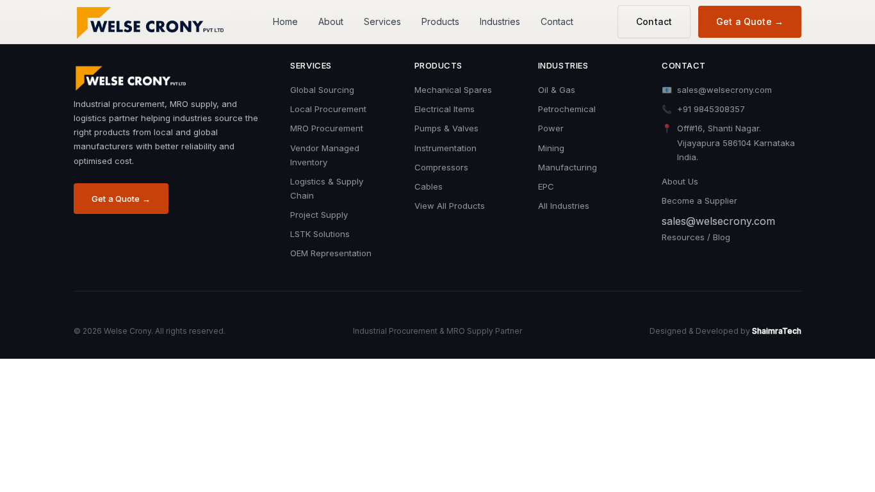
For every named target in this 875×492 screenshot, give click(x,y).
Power (551, 128)
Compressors (441, 167)
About (330, 21)
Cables (428, 186)
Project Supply (319, 214)
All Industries (563, 206)
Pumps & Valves (446, 128)
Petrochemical (567, 109)
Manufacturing (567, 167)
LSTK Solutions (320, 234)
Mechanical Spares (453, 90)
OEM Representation (331, 253)
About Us (680, 181)
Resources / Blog (696, 237)
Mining (551, 148)
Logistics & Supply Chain (326, 188)
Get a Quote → (749, 21)
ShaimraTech (776, 331)
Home (285, 21)
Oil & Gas (556, 90)
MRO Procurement (326, 128)
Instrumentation (445, 148)
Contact (557, 21)
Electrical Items (444, 109)
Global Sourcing (322, 90)
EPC (546, 186)
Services (382, 21)
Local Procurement (328, 109)
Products (440, 21)
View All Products (449, 206)
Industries (500, 21)
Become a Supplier (699, 200)
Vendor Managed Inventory (324, 155)
